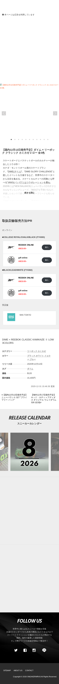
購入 (47, 247)
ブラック (31, 356)
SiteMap (7, 671)
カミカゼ (42, 351)
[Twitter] (16, 650)
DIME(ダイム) (14, 171)
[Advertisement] (29, 49)
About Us (18, 671)
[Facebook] (25, 650)
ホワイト (40, 356)
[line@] (43, 650)
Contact (29, 671)
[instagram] (34, 650)
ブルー (33, 359)
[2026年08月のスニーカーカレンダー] (29, 452)
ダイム (30, 369)
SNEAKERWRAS (34, 677)
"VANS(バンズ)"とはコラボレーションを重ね (28, 182)
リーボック (32, 351)
